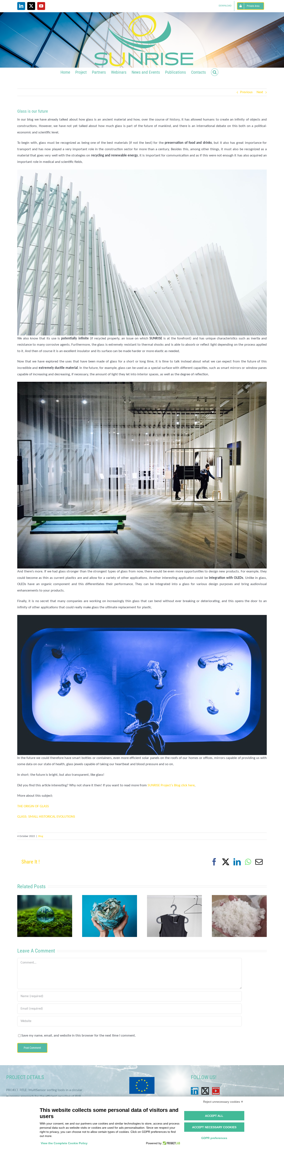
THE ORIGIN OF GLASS (33, 806)
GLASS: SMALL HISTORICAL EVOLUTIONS (46, 816)
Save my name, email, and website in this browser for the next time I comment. (78, 1035)
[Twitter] (205, 1091)
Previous (246, 92)
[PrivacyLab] (171, 1143)
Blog (40, 836)
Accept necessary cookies (214, 1127)
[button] (214, 72)
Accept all (214, 1115)
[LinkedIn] (194, 1091)
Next (260, 92)
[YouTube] (216, 1091)
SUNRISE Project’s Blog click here (171, 785)
